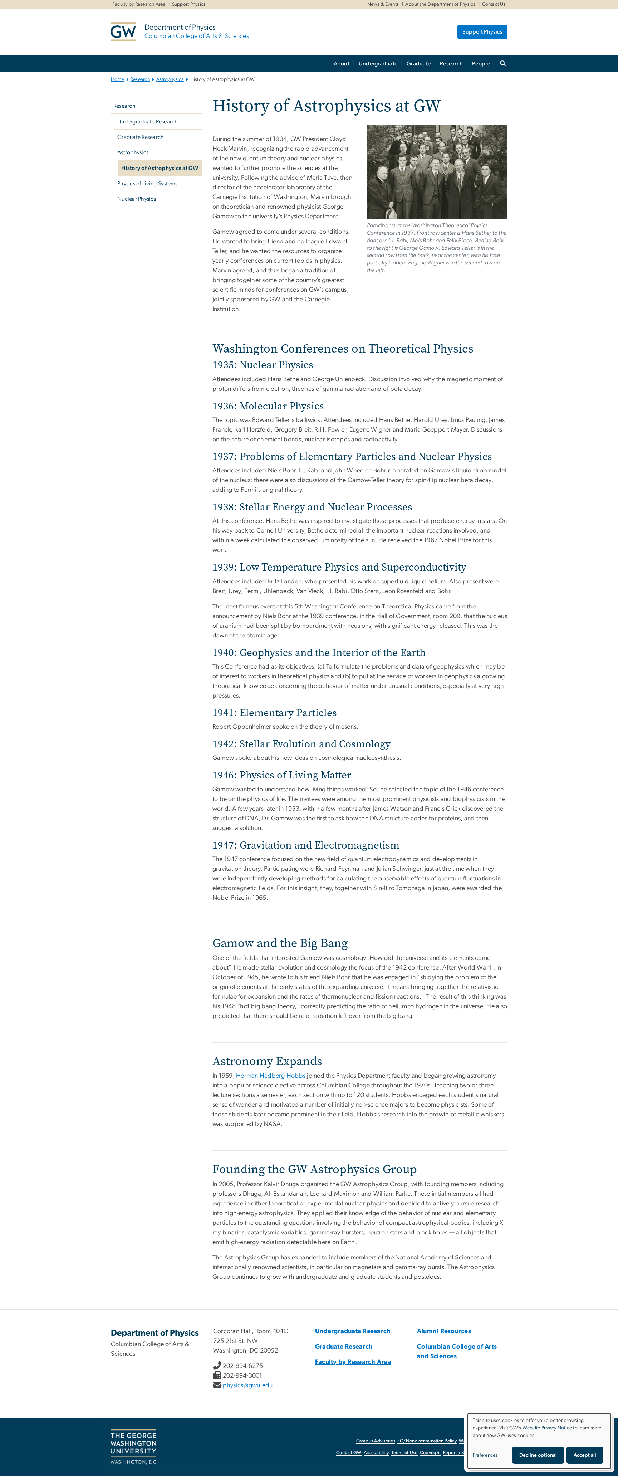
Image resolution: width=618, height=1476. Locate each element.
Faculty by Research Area (139, 4)
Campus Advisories (375, 1441)
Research (451, 64)
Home (117, 79)
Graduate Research (140, 137)
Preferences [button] (485, 1455)
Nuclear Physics (136, 199)
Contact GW (349, 1453)
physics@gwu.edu (248, 1385)
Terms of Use (404, 1453)
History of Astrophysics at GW (159, 168)
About (341, 64)
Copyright (430, 1453)
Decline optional (538, 1455)
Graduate (419, 64)
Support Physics (189, 4)
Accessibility (376, 1453)
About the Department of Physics (440, 4)
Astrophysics (170, 79)
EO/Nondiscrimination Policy (427, 1441)
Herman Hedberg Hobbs (270, 1076)
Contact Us (494, 4)
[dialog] (539, 1441)
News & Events (383, 4)
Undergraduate (378, 64)
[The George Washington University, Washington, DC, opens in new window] (133, 1447)
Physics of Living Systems (147, 183)
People (481, 64)
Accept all (585, 1455)
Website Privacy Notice (547, 1428)
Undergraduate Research (147, 122)
